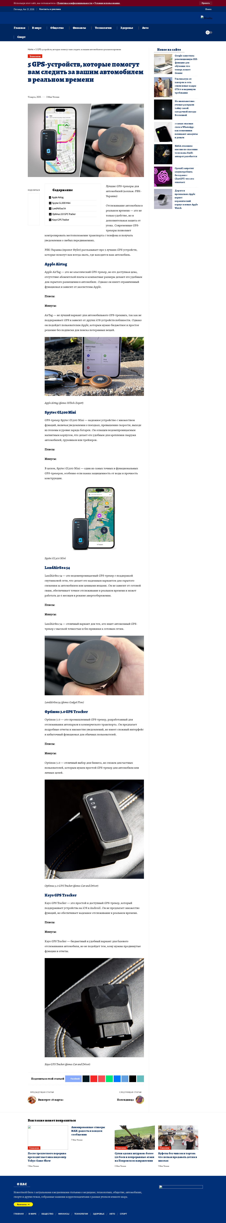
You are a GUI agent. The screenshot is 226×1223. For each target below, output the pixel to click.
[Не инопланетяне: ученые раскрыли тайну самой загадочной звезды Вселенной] (163, 110)
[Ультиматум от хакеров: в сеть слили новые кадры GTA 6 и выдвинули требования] (163, 87)
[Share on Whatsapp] (54, 89)
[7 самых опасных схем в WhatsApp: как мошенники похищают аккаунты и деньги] (163, 132)
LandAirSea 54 (59, 208)
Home (30, 49)
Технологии (35, 56)
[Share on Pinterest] (48, 89)
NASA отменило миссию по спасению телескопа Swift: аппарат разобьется (186, 151)
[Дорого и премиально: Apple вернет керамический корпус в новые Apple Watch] (163, 199)
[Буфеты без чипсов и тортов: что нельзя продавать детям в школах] (178, 1137)
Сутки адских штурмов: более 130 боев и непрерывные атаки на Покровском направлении (134, 1157)
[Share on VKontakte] (79, 89)
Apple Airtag (58, 197)
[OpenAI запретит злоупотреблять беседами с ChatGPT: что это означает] (163, 177)
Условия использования (107, 3)
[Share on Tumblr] (67, 89)
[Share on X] (36, 89)
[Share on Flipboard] (42, 89)
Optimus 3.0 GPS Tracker (64, 214)
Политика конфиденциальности (74, 3)
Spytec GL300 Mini (61, 203)
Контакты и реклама (50, 9)
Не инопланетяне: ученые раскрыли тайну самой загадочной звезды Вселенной (185, 108)
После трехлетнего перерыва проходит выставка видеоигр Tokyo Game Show (47, 1157)
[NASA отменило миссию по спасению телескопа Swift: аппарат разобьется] (163, 154)
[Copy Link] (97, 89)
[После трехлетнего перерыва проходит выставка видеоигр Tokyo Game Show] (48, 1137)
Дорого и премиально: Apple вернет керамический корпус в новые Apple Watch (186, 199)
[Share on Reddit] (73, 89)
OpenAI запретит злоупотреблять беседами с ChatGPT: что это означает (184, 175)
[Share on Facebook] (30, 89)
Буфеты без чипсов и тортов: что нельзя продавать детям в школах (177, 1157)
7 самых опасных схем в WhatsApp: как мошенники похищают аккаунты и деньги (186, 130)
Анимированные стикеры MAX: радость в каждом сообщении (88, 1130)
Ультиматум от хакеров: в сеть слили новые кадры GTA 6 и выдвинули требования (185, 85)
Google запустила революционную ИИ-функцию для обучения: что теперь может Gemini (186, 64)
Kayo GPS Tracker (60, 219)
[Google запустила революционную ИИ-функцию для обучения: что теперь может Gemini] (163, 64)
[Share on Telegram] (85, 89)
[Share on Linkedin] (60, 89)
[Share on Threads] (91, 89)
